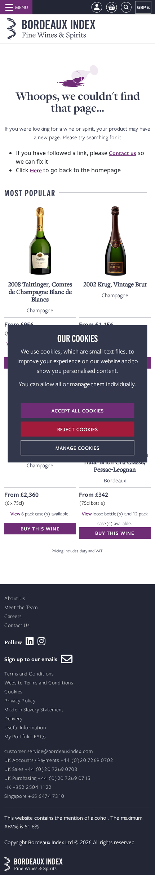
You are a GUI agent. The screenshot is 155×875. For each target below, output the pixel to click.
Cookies (13, 692)
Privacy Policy (19, 701)
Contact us (122, 152)
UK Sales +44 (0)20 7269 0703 (41, 769)
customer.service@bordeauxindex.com (48, 751)
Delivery (13, 719)
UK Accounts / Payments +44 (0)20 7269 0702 (58, 760)
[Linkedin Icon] (30, 641)
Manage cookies (77, 448)
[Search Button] (126, 7)
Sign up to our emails (32, 659)
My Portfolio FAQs (25, 737)
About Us (14, 598)
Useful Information (25, 728)
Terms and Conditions (29, 674)
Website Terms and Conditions (38, 683)
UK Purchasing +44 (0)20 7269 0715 (47, 778)
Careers (13, 616)
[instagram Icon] (41, 641)
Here (36, 170)
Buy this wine (40, 528)
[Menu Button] (16, 7)
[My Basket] (111, 7)
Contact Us (17, 625)
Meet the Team (21, 607)
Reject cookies (77, 429)
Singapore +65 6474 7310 (34, 796)
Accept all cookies (78, 410)
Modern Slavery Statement (33, 710)
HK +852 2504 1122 (28, 787)
